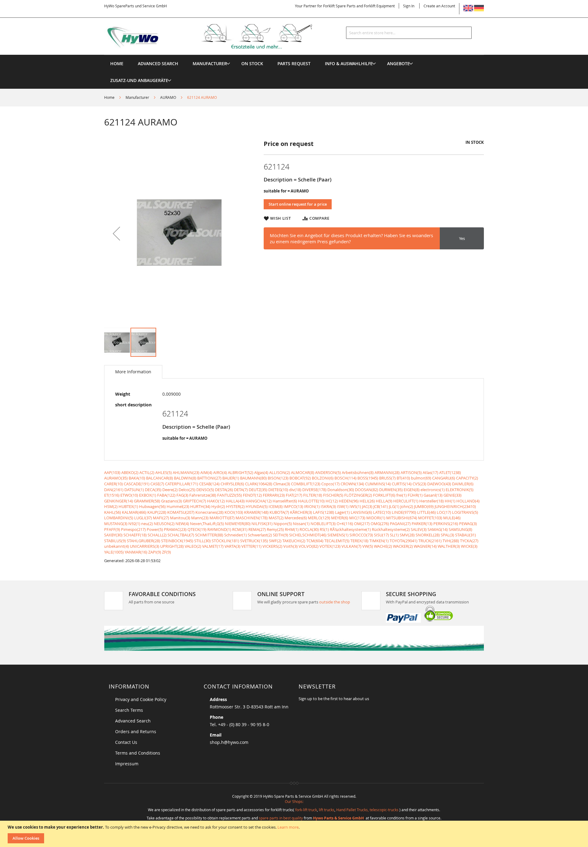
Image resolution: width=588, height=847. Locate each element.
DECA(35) (153, 489)
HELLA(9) (384, 501)
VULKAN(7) (351, 546)
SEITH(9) (280, 535)
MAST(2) (276, 518)
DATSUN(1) (134, 489)
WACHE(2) (383, 546)
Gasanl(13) (433, 495)
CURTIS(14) (402, 484)
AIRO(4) (220, 472)
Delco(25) (187, 489)
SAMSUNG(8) (460, 529)
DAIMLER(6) (462, 484)
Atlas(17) (430, 472)
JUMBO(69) (424, 506)
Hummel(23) (178, 506)
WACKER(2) (403, 546)
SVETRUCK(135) (254, 540)
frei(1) (401, 495)
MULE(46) (452, 518)
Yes (462, 238)
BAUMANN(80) (253, 478)
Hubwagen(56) (152, 506)
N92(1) (134, 523)
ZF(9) (166, 552)
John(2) (406, 506)
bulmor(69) (421, 478)
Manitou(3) (180, 518)
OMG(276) (380, 523)
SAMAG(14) (438, 529)
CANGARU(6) (443, 478)
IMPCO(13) (293, 506)
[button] (116, 233)
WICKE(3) (469, 546)
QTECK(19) (196, 529)
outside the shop (334, 602)
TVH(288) (451, 540)
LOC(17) (444, 512)
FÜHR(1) (415, 495)
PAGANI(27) (400, 523)
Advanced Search (133, 721)
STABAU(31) (465, 535)
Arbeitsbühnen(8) (358, 472)
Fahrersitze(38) (202, 495)
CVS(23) (419, 484)
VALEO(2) (193, 546)
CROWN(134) (352, 484)
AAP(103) (112, 472)
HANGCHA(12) (259, 501)
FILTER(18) (312, 495)
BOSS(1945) (367, 478)
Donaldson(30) (340, 489)
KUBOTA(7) (279, 512)
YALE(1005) (114, 552)
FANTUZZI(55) (229, 495)
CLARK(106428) (258, 484)
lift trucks (326, 809)
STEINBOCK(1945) (177, 540)
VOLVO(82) (308, 546)
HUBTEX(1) (128, 506)
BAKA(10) (137, 478)
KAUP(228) (156, 512)
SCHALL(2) (157, 535)
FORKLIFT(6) (384, 495)
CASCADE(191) (136, 484)
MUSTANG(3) (115, 523)
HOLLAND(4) (468, 501)
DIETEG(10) (278, 489)
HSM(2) (111, 506)
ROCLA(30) (309, 529)
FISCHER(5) (333, 495)
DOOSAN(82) (366, 489)
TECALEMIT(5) (336, 540)
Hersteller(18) (431, 501)
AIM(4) (206, 472)
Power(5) (155, 529)
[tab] (133, 372)
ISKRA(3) (328, 506)
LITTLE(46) (426, 512)
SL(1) (394, 535)
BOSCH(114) (345, 478)
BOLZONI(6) (323, 478)
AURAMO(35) (116, 478)
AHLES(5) (163, 472)
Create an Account (439, 5)
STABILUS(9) (115, 540)
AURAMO (168, 97)
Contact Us (126, 742)
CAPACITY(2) (467, 478)
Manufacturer (137, 97)
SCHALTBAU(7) (181, 535)
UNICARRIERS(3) (144, 546)
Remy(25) (275, 529)
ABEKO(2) (129, 472)
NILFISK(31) (262, 523)
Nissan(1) (301, 523)
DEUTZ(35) (258, 489)
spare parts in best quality (281, 817)
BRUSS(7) (387, 478)
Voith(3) (290, 546)
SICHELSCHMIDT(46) (307, 535)
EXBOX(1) (147, 495)
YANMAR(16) (136, 552)
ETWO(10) (129, 495)
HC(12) (332, 501)
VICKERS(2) (272, 546)
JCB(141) (380, 506)
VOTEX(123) (330, 546)
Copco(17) (330, 484)
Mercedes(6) (296, 518)
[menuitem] (210, 63)
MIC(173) (357, 518)
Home (109, 97)
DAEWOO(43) (439, 484)
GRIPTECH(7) (194, 501)
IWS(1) (355, 506)
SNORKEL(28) (428, 535)
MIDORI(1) (375, 518)
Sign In (408, 5)
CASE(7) (157, 484)
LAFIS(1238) (323, 512)
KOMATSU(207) (180, 512)
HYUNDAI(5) (257, 506)
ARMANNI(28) (387, 472)
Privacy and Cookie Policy (140, 699)
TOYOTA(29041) (403, 540)
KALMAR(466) (134, 512)
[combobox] (409, 33)
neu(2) (147, 523)
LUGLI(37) (143, 518)
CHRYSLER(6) (232, 484)
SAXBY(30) (113, 535)
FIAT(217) (294, 495)
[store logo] (218, 36)
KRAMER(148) (256, 512)
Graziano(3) (171, 501)
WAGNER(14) (425, 546)
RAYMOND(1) (219, 529)
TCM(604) (314, 540)
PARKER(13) (422, 523)
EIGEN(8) (412, 489)
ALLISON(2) (279, 472)
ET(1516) (111, 495)
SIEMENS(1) (338, 535)
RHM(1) (292, 529)
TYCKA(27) (469, 540)
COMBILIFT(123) (305, 484)
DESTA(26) (224, 489)
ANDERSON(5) (328, 472)
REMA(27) (257, 529)
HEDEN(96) (349, 501)
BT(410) (403, 478)
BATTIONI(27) (209, 478)
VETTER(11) (251, 546)
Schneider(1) (235, 535)
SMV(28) (407, 535)
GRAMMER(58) (147, 501)
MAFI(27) (161, 518)
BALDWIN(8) (185, 478)
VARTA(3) (232, 546)
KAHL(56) (112, 512)
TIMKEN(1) (379, 540)
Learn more (288, 827)
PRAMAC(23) (175, 529)
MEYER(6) (339, 518)
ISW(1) (343, 506)
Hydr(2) (218, 506)
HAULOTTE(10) (311, 501)
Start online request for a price (298, 204)
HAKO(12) (216, 501)
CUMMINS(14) (378, 484)
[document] (295, 833)
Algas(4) (261, 472)
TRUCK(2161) (430, 540)
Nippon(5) (282, 523)
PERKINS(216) (445, 523)
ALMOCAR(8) (302, 472)
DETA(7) (241, 489)
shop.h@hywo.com (229, 742)
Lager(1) (342, 512)
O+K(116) (345, 523)
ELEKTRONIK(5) (459, 489)
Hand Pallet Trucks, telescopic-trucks (367, 809)
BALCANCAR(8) (159, 478)
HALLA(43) (235, 501)
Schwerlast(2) (260, 535)
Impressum (126, 764)
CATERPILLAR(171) (181, 484)
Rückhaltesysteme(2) (391, 529)
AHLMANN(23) (186, 472)
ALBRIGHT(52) (240, 472)
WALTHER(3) (449, 546)
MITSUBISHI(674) (401, 518)
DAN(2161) (113, 489)
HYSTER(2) (235, 506)
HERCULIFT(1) (405, 501)
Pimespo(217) (133, 529)
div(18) (295, 489)
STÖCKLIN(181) (225, 540)
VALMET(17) (213, 546)
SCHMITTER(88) (209, 535)
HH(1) (450, 501)
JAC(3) (367, 506)
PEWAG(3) (468, 523)
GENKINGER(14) (118, 501)
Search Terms (129, 710)
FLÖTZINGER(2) (358, 495)
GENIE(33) (452, 495)
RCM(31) (239, 529)
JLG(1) (394, 506)
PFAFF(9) (112, 529)
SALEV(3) (419, 529)
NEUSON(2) (164, 523)
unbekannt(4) (116, 546)
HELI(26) (367, 501)
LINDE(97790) (404, 512)
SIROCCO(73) (361, 535)
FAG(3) (182, 495)
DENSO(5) (205, 489)
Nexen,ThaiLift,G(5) (207, 523)
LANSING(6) (361, 512)
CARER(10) (113, 484)
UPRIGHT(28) (172, 546)
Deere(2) (170, 489)
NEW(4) (182, 523)
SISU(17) (381, 535)
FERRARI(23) (274, 495)
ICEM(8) (276, 506)
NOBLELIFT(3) (323, 523)
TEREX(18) (359, 540)
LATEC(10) (382, 512)
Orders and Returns (135, 731)
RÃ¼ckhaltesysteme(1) (350, 529)
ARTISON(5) (411, 472)
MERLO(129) (319, 518)
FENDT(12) (252, 495)
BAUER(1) (230, 478)
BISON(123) (278, 478)
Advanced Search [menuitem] (158, 63)
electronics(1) (432, 489)
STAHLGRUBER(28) (143, 540)
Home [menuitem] (116, 63)
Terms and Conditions (137, 753)
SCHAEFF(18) (135, 535)
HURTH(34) (200, 506)
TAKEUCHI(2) (293, 540)
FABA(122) (166, 495)
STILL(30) (202, 540)
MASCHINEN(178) (252, 518)
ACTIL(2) (146, 472)
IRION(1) (312, 506)
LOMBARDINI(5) (118, 518)
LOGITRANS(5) (465, 512)
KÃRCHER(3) (301, 512)
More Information (133, 372)
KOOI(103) (233, 512)
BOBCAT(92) (300, 478)
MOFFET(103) (430, 518)
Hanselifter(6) (285, 501)
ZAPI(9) (154, 552)
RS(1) (324, 529)
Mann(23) (200, 518)
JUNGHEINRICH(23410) (455, 506)
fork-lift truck (306, 809)
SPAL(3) (447, 535)
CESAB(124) (209, 484)
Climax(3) (281, 484)
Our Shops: (294, 801)
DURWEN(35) (391, 489)
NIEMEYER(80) (238, 523)
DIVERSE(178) (314, 489)
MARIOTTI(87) (222, 518)
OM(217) (362, 523)
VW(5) (367, 546)
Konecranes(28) (209, 512)
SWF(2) (275, 540)
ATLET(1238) (450, 472)
